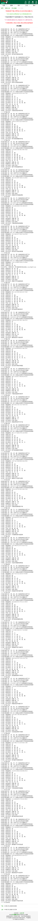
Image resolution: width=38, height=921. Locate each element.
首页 (2, 8)
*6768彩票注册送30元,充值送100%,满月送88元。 (19, 20)
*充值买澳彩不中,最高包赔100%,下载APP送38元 (19, 17)
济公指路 (14, 8)
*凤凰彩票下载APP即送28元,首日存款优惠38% (19, 11)
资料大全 (7, 8)
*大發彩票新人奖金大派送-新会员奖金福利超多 (19, 23)
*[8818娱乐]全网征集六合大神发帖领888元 (19, 14)
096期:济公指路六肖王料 (10, 909)
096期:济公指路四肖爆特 (10, 906)
